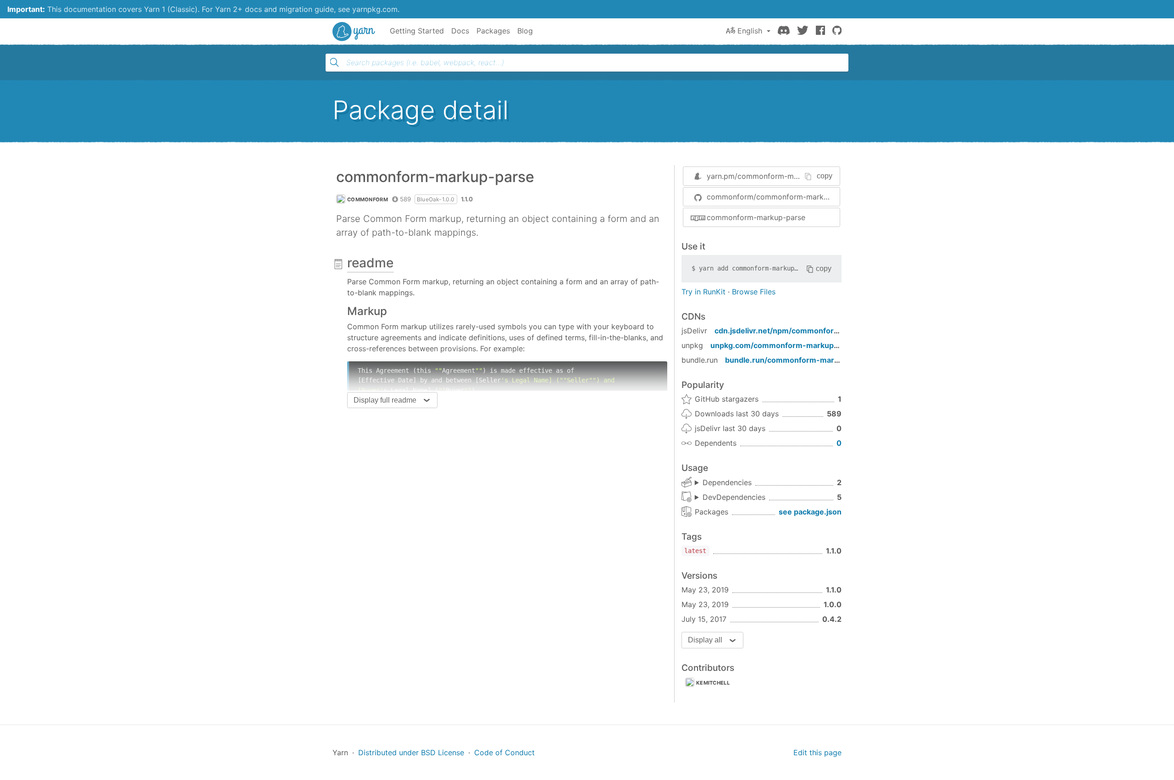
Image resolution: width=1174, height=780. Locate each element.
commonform (367, 199)
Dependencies (727, 482)
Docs (460, 30)
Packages (493, 30)
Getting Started (417, 30)
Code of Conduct (504, 752)
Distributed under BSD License (411, 752)
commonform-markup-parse (756, 217)
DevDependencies (734, 497)
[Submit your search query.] (334, 62)
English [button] (749, 30)
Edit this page (817, 752)
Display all (705, 640)
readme (370, 263)
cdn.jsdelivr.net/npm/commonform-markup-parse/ (806, 330)
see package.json (810, 511)
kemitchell (713, 683)
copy (824, 176)
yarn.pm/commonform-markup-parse (771, 176)
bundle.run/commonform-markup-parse (798, 360)
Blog (525, 30)
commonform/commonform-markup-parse (773, 196)
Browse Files (753, 291)
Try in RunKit (703, 291)
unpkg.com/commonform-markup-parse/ (785, 345)
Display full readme (385, 400)
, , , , (730, 497)
